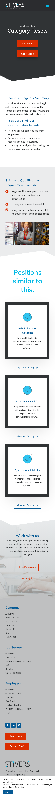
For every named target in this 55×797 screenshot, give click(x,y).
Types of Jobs (12, 657)
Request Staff (17, 746)
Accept (8, 792)
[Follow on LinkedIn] (13, 725)
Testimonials (11, 636)
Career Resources (13, 672)
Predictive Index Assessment (18, 661)
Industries (10, 697)
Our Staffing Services (15, 693)
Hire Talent (27, 43)
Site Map (22, 774)
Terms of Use (11, 774)
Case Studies (11, 701)
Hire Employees (27, 567)
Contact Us (11, 629)
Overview (10, 653)
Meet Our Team (12, 617)
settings (21, 787)
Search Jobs (27, 53)
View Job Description (27, 367)
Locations (10, 625)
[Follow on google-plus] (19, 725)
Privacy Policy (11, 771)
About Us (10, 613)
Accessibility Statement (29, 771)
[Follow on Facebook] (8, 725)
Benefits (9, 669)
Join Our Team (12, 621)
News (8, 633)
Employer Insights (13, 705)
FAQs (8, 665)
